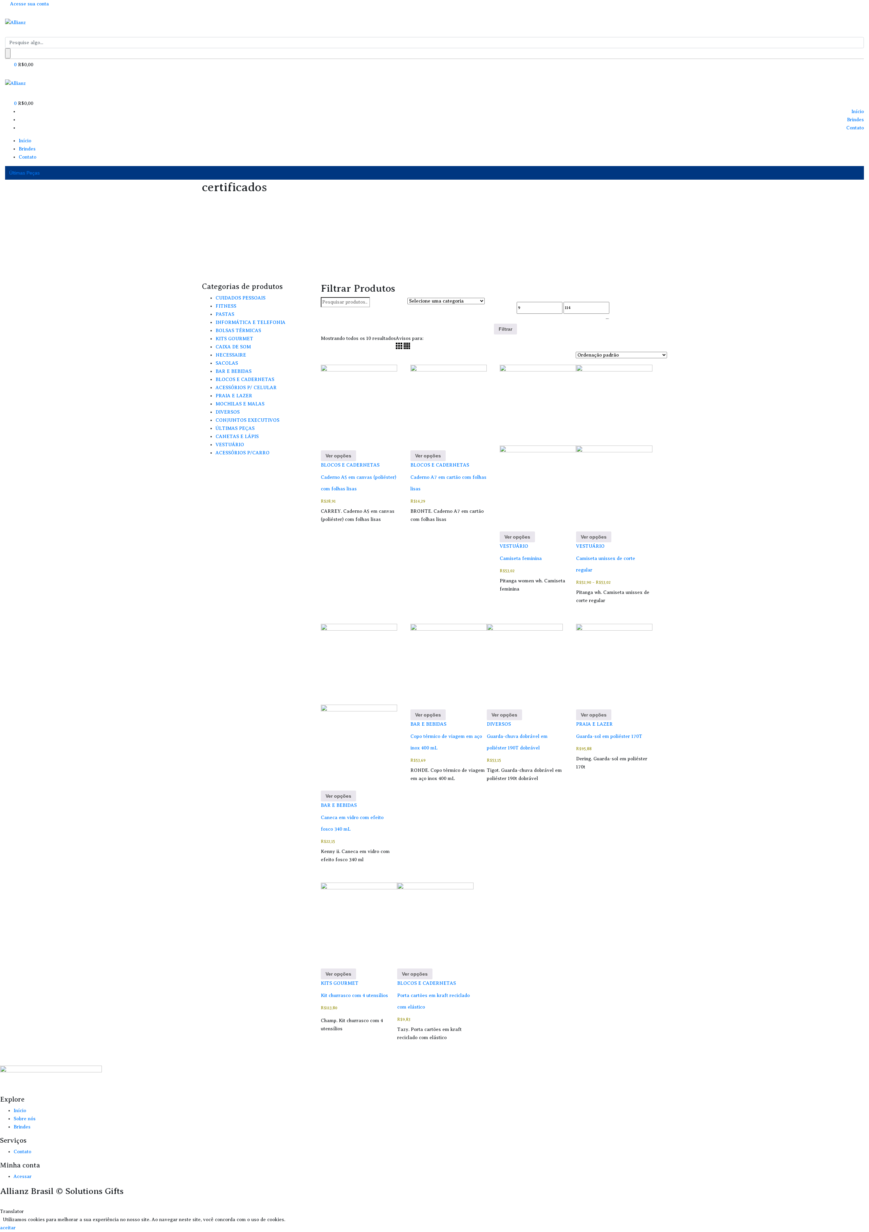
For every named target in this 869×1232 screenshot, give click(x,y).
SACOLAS (227, 363)
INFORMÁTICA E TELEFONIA (250, 322)
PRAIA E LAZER (594, 724)
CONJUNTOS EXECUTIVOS (247, 420)
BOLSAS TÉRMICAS (238, 330)
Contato (855, 127)
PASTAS (225, 314)
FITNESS (226, 306)
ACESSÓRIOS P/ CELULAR (246, 387)
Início (857, 111)
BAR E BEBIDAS (339, 805)
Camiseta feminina (521, 558)
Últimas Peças (24, 173)
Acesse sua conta (29, 3)
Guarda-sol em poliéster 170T (609, 736)
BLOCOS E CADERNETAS (350, 465)
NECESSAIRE (231, 355)
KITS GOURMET (339, 983)
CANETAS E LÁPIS (237, 436)
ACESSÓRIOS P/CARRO (243, 452)
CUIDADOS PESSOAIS (240, 298)
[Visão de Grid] (400, 347)
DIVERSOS (499, 724)
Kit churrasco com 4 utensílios (354, 995)
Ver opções (338, 455)
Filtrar (505, 329)
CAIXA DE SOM (233, 346)
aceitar (8, 1227)
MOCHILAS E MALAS (240, 403)
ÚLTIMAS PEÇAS (235, 428)
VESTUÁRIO (514, 546)
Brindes (855, 119)
